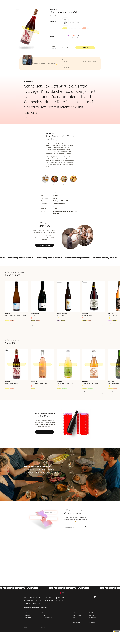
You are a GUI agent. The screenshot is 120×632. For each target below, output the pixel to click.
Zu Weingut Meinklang (44, 245)
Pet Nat (44, 615)
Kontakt (74, 619)
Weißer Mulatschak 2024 (90, 383)
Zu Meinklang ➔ (110, 343)
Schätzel (7, 313)
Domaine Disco (35, 313)
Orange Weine (46, 613)
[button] (116, 631)
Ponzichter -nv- (87, 315)
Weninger (85, 313)
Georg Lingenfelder (62, 313)
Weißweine (27, 613)
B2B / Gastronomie (77, 622)
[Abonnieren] (86, 527)
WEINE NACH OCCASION (33, 478)
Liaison (33, 315)
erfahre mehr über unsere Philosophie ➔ (35, 607)
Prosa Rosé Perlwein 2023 (39, 383)
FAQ (74, 617)
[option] (30, 30)
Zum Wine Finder (45, 432)
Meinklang (53, 9)
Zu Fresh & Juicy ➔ (109, 275)
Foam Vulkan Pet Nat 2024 (65, 383)
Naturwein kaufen (47, 617)
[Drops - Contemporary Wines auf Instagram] (95, 597)
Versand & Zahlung (77, 615)
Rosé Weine (27, 617)
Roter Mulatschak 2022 (12, 383)
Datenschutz (92, 622)
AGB (90, 619)
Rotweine (27, 615)
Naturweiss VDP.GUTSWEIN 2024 (15, 315)
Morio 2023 (60, 315)
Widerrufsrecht (92, 617)
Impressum (91, 615)
